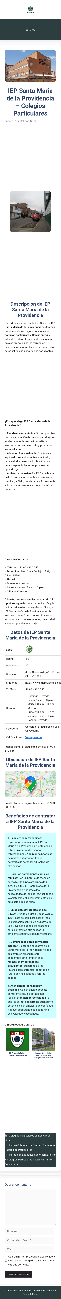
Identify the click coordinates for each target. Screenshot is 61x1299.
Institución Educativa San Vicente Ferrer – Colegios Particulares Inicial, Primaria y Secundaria (30, 1159)
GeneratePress (30, 1294)
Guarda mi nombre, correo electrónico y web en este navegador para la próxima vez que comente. (31, 1260)
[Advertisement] (30, 159)
